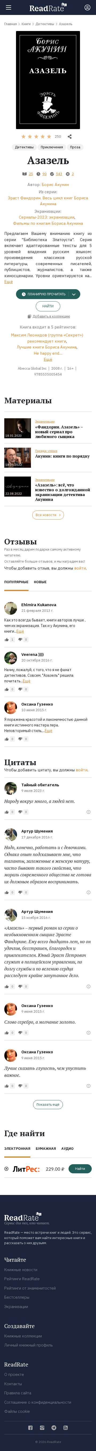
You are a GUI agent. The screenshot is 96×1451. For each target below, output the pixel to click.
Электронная (17, 1148)
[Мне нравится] (6, 639)
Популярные (16, 582)
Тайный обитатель (40, 784)
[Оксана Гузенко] (10, 707)
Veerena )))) (32, 654)
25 (31, 174)
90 (44, 174)
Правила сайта (17, 1392)
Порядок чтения (46, 451)
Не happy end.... (48, 353)
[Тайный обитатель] (10, 788)
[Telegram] (54, 1427)
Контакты (13, 1383)
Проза (75, 147)
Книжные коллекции (23, 1335)
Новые (40, 582)
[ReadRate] (48, 7)
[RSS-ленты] (65, 1427)
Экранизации (45, 421)
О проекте (14, 1374)
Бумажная (46, 1148)
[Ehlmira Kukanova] (10, 608)
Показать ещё (48, 1104)
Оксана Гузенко (37, 704)
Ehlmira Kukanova (38, 604)
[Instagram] (42, 1427)
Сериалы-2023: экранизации (46, 217)
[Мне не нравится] (20, 639)
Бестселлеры (16, 1297)
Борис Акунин (55, 184)
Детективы (24, 147)
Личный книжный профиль (28, 1345)
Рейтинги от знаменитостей (30, 1288)
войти (80, 568)
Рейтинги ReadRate (22, 1278)
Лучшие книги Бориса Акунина (47, 347)
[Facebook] (30, 1427)
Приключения (52, 147)
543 (59, 174)
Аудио (67, 1148)
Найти (48, 306)
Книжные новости (20, 1269)
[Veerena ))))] (10, 658)
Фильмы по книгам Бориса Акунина (48, 223)
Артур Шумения (37, 831)
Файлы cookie (17, 1411)
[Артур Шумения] (10, 834)
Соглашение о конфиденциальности (37, 1402)
